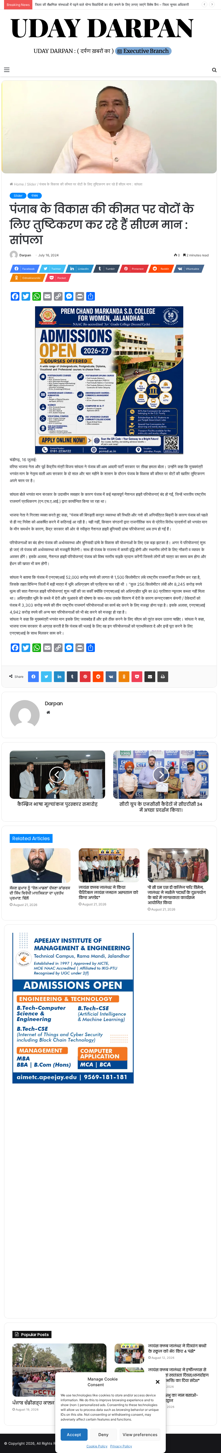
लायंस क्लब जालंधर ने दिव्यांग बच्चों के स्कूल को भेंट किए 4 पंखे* (177, 1348)
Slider (31, 184)
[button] (157, 1382)
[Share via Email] (149, 676)
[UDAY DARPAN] (110, 37)
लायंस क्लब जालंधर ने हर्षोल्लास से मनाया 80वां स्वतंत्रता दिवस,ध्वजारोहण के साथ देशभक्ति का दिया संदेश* (178, 1375)
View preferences (140, 1434)
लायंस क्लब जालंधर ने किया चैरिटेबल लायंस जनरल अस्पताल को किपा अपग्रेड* (108, 892)
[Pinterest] (85, 676)
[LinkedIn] (59, 676)
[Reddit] (98, 676)
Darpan (25, 255)
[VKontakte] (111, 676)
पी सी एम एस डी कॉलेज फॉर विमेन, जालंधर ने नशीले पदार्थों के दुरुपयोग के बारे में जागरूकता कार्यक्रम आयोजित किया (177, 895)
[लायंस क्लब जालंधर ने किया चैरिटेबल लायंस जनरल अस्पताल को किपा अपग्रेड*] (109, 865)
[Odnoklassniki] (124, 676)
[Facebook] (33, 676)
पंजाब (35, 196)
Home (18, 184)
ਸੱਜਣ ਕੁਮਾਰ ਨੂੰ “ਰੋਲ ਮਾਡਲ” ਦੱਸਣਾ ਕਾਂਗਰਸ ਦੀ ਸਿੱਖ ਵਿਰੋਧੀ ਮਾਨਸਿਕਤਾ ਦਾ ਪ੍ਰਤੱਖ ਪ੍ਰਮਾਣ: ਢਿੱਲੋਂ (40, 893)
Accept (74, 1434)
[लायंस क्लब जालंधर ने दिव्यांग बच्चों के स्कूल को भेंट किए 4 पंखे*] (129, 1353)
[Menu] (6, 69)
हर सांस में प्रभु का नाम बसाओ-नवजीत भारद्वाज (173, 1398)
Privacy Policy (121, 1446)
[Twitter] (46, 676)
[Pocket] (137, 676)
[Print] (162, 676)
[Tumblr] (72, 676)
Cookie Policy (97, 1446)
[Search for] (214, 69)
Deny (103, 1434)
